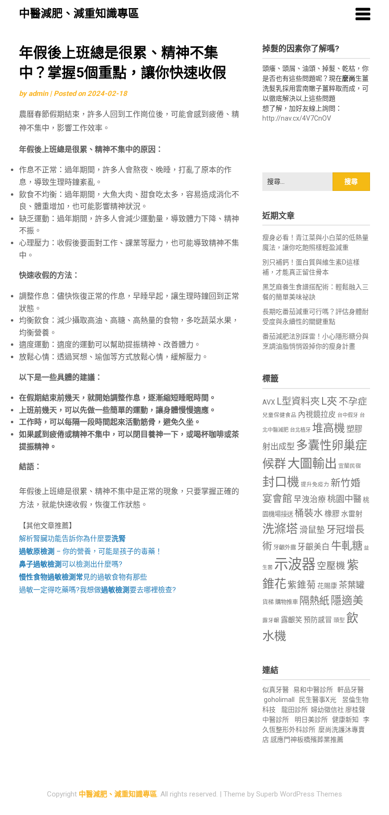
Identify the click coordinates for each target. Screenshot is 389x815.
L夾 (329, 401)
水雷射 (351, 514)
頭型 (339, 620)
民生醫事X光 (317, 699)
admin (38, 93)
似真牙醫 (275, 689)
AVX (268, 402)
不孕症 (353, 401)
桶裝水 (309, 513)
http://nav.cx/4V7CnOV (296, 118)
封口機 (280, 482)
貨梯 (268, 602)
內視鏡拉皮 (317, 414)
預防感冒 (318, 620)
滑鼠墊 (312, 530)
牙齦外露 (284, 547)
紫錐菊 (301, 584)
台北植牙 (300, 430)
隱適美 (347, 600)
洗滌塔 (280, 529)
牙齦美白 (313, 546)
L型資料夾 (298, 401)
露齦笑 (291, 620)
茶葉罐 (351, 585)
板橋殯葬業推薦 (320, 739)
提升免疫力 (315, 484)
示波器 (294, 564)
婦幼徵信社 (328, 709)
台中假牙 (347, 415)
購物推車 (286, 602)
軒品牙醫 (350, 689)
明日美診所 (310, 719)
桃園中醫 (344, 499)
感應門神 (283, 739)
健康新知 (345, 719)
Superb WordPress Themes (299, 794)
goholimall (279, 699)
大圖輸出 (312, 463)
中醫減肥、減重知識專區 (79, 13)
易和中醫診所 (313, 689)
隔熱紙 (314, 601)
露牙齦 (270, 620)
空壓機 (331, 565)
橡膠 (332, 513)
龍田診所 (294, 709)
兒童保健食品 (279, 415)
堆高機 (328, 428)
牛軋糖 (346, 546)
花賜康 (327, 585)
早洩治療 (310, 499)
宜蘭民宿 (349, 466)
